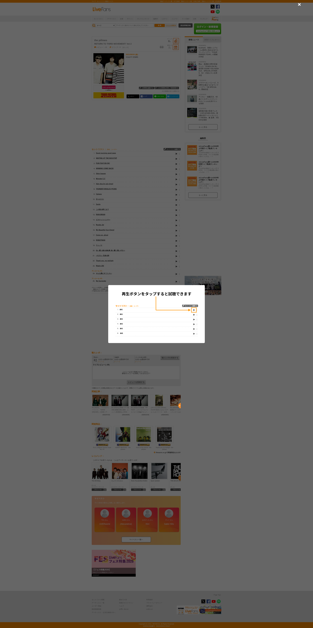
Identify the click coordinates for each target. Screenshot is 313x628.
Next (179, 406)
